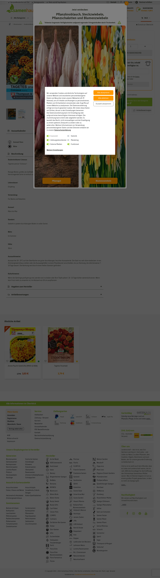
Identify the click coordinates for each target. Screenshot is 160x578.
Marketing (75, 140)
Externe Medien (56, 144)
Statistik (74, 136)
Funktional (75, 144)
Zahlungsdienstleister (58, 140)
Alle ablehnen (103, 98)
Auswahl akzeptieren (103, 104)
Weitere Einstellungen (55, 150)
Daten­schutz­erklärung (62, 130)
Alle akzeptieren (103, 93)
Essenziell (54, 136)
